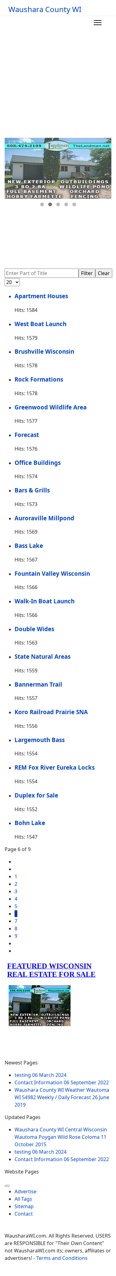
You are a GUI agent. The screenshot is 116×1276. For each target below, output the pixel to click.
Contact (24, 1213)
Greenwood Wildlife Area (51, 407)
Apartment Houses (41, 296)
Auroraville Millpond (44, 518)
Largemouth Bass (40, 740)
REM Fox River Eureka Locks (55, 767)
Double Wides (34, 629)
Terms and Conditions (62, 1258)
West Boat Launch (41, 324)
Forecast (27, 435)
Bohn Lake (30, 823)
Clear (104, 273)
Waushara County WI (44, 9)
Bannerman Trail (38, 684)
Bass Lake (29, 545)
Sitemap (24, 1206)
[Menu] (97, 23)
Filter (87, 273)
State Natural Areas (43, 656)
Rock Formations (39, 379)
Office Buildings (38, 462)
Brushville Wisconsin (44, 351)
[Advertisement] (58, 77)
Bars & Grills (32, 490)
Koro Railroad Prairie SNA (51, 712)
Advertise (26, 1191)
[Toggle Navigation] (7, 1186)
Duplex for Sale (36, 795)
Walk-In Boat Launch (45, 601)
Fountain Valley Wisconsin (52, 573)
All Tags (23, 1198)
